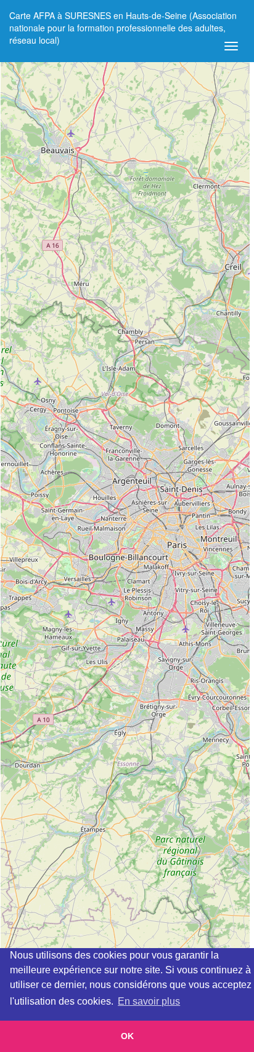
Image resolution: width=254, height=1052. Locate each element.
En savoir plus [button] (149, 1001)
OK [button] (127, 1036)
